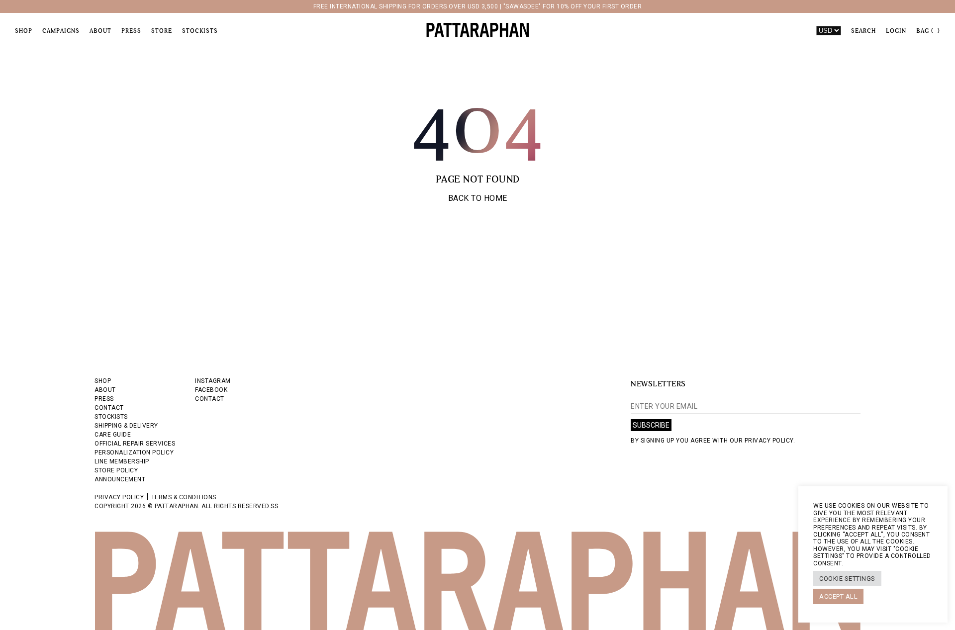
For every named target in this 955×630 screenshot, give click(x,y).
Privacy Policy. (770, 440)
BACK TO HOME (477, 198)
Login (896, 30)
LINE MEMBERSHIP (122, 461)
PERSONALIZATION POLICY (134, 452)
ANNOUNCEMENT (120, 479)
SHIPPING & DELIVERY (126, 425)
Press (131, 30)
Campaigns (61, 30)
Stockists (200, 30)
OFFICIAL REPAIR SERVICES (135, 443)
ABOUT (105, 389)
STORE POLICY (116, 470)
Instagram (213, 380)
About (100, 30)
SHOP (103, 380)
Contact (209, 398)
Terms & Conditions (183, 497)
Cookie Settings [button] (847, 578)
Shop (23, 30)
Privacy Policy (119, 497)
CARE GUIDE (113, 434)
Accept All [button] (838, 596)
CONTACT (109, 407)
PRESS (104, 398)
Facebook (211, 389)
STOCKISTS (111, 416)
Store (161, 30)
